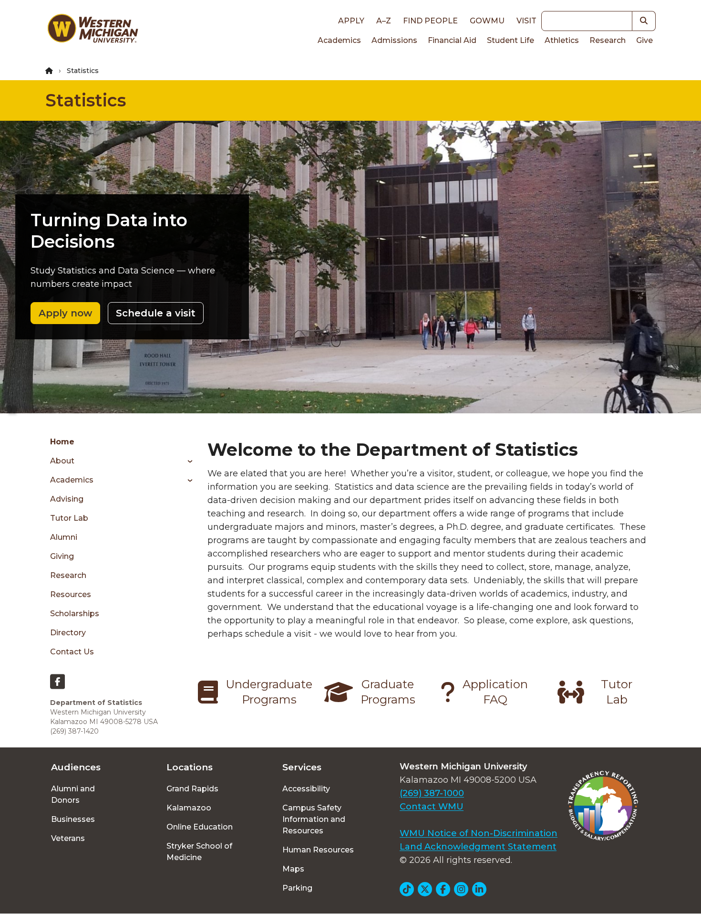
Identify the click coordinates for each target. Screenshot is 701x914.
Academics (339, 40)
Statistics (85, 100)
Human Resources (318, 849)
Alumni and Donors (73, 794)
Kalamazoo (188, 807)
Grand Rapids (192, 788)
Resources (70, 594)
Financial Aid (452, 40)
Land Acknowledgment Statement (478, 846)
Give (644, 40)
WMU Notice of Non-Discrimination (478, 833)
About (62, 460)
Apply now (65, 313)
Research (607, 40)
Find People (430, 20)
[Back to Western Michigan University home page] (92, 30)
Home (62, 441)
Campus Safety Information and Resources (313, 819)
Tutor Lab (69, 518)
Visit (526, 20)
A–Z (383, 20)
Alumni (63, 537)
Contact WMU (432, 806)
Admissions (394, 40)
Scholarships (74, 613)
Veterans (68, 838)
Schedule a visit (156, 313)
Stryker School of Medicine (199, 851)
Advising (66, 499)
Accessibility (306, 788)
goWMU (487, 20)
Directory (68, 632)
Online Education (199, 826)
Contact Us (72, 651)
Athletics (562, 40)
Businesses (73, 819)
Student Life (510, 40)
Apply (351, 20)
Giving (62, 556)
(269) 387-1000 (432, 793)
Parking (297, 888)
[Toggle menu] (186, 461)
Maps (293, 868)
